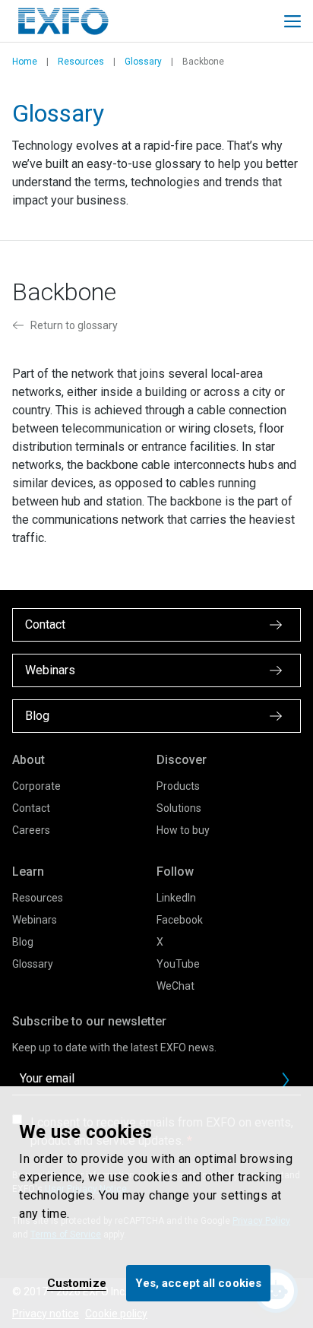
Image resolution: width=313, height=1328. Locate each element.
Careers (31, 830)
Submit (285, 1080)
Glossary (143, 61)
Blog (22, 942)
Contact (31, 808)
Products (178, 786)
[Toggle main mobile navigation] (292, 21)
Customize (76, 1283)
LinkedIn (176, 898)
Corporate (36, 786)
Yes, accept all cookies (198, 1283)
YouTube (178, 964)
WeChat (175, 986)
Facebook (179, 920)
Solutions (178, 808)
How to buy (183, 830)
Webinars (34, 920)
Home (24, 61)
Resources (81, 61)
